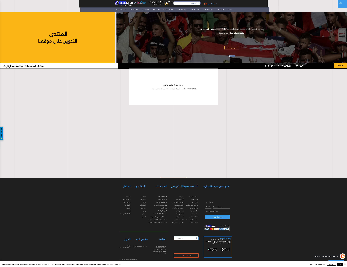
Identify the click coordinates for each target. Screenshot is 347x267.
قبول (340, 264)
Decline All (331, 264)
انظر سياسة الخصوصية (8, 264)
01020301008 (158, 4)
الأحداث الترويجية (125, 214)
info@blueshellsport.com (140, 246)
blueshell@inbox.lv (138, 248)
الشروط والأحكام (162, 211)
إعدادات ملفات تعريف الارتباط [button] (317, 264)
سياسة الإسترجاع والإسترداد (158, 217)
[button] (341, 3)
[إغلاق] (345, 264)
